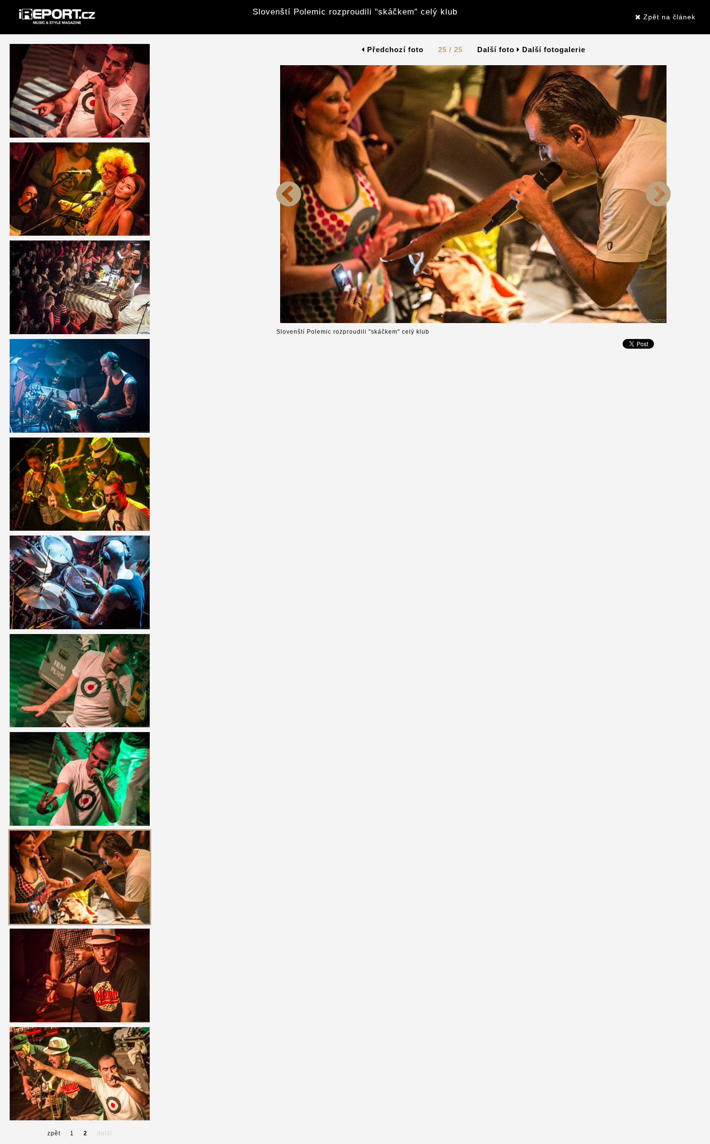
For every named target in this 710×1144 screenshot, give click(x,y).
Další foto (497, 49)
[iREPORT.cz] (56, 17)
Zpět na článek (668, 17)
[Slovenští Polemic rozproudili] (288, 321)
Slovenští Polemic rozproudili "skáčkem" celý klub (355, 11)
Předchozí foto (394, 49)
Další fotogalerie (553, 49)
